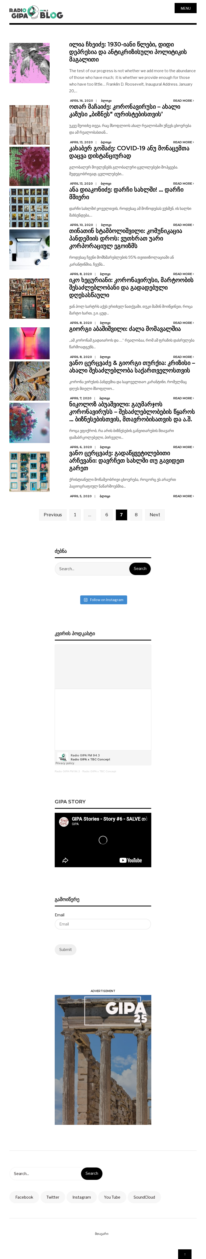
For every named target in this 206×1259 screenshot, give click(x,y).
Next (155, 514)
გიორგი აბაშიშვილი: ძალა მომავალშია (125, 328)
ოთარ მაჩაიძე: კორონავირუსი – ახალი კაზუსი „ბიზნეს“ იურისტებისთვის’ (124, 110)
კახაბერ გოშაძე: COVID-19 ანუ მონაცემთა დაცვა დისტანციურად (129, 152)
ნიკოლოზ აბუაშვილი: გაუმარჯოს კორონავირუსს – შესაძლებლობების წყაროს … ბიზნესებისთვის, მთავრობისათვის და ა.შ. (132, 412)
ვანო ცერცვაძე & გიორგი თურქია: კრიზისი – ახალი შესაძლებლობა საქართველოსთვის (132, 366)
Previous (53, 514)
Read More (183, 101)
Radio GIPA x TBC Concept (99, 771)
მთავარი (101, 1234)
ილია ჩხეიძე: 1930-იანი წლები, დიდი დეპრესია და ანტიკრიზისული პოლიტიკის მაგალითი (128, 52)
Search (140, 568)
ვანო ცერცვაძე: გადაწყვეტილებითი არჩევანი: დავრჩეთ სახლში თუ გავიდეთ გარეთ (126, 460)
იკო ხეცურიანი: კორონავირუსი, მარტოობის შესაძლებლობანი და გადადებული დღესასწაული (131, 287)
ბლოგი (106, 101)
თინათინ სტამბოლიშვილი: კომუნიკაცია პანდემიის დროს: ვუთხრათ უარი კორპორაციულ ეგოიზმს (125, 238)
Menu (186, 8)
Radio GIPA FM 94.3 (67, 771)
